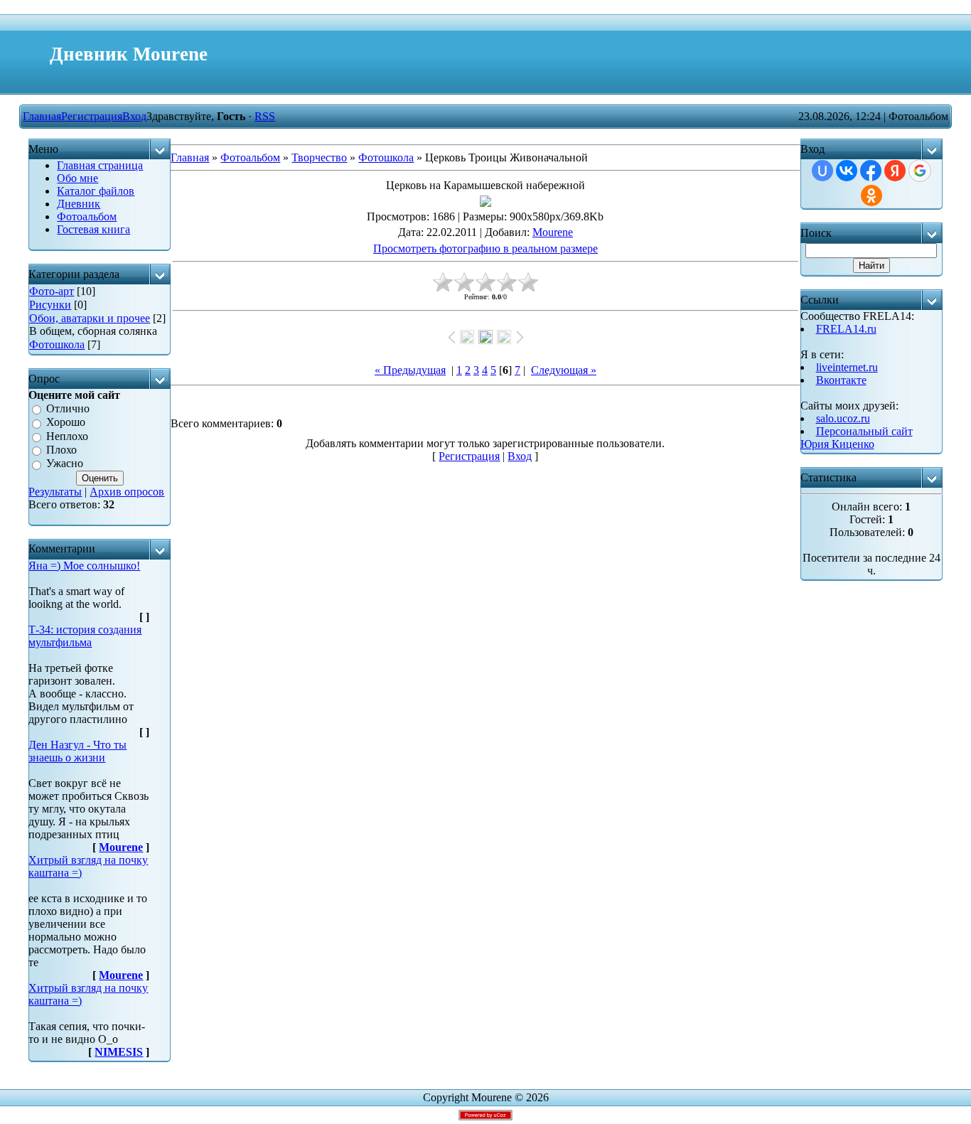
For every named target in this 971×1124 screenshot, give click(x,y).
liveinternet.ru (847, 367)
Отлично (68, 408)
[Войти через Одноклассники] (871, 195)
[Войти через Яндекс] (895, 170)
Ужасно (64, 464)
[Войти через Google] (919, 170)
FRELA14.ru (846, 329)
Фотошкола (57, 344)
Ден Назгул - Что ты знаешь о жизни (77, 751)
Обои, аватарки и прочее (89, 318)
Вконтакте (841, 380)
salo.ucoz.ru (843, 418)
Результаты (55, 492)
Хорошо (65, 423)
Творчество (319, 157)
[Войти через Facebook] (870, 170)
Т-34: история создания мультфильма (84, 635)
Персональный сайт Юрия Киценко (856, 437)
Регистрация (91, 116)
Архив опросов (127, 492)
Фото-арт (51, 291)
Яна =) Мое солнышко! (84, 566)
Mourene (121, 847)
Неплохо (67, 436)
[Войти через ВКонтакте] (846, 170)
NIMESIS (119, 1052)
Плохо (61, 450)
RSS (264, 116)
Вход (134, 116)
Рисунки (50, 305)
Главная (42, 116)
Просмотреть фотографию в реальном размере (485, 248)
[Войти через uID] (822, 170)
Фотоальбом (250, 157)
